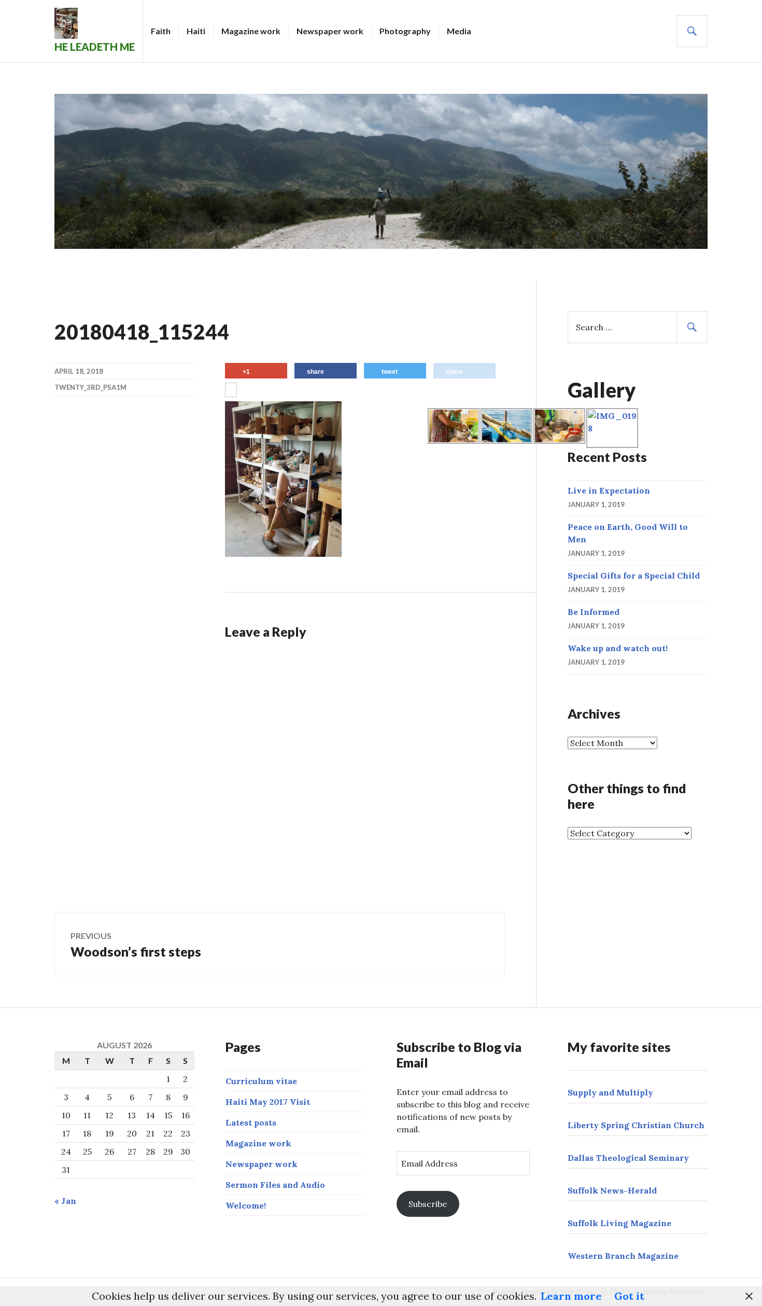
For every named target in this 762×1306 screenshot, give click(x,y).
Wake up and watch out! (618, 648)
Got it (629, 1295)
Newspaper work (330, 31)
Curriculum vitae (261, 1081)
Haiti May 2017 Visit (267, 1102)
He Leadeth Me (94, 46)
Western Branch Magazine (623, 1256)
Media (459, 31)
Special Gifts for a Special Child (634, 575)
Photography (405, 31)
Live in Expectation (609, 490)
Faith (161, 31)
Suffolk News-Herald (612, 1190)
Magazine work (250, 31)
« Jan (65, 1201)
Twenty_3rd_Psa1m (90, 387)
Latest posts (250, 1122)
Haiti (196, 31)
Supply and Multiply (610, 1092)
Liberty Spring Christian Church (636, 1125)
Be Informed (593, 612)
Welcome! (245, 1205)
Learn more (571, 1295)
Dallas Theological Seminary (628, 1158)
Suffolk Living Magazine (619, 1223)
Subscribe (427, 1204)
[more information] (230, 391)
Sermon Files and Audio (275, 1184)
